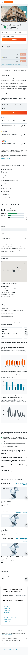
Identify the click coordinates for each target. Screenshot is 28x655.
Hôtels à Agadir (7, 612)
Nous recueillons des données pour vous (11, 640)
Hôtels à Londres (7, 608)
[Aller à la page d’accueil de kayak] (8, 2)
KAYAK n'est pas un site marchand (9, 638)
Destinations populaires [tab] (8, 595)
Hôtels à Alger (6, 615)
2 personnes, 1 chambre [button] (8, 36)
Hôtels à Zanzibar (7, 621)
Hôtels (10, 649)
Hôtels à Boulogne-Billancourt (10, 617)
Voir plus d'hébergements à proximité (21, 484)
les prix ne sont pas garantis (7, 634)
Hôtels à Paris (6, 604)
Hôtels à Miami (7, 603)
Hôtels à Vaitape (7, 606)
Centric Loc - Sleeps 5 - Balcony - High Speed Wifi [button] (12, 556)
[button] (2, 2)
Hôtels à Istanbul (7, 614)
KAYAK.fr (5, 649)
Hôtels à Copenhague (8, 619)
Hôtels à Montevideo (17, 650)
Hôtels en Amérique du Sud (17, 649)
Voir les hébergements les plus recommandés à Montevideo (21, 540)
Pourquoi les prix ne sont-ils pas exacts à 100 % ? (13, 643)
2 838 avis (13, 27)
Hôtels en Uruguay (8, 650)
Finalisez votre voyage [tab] (21, 595)
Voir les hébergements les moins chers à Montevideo (21, 511)
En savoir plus (5, 152)
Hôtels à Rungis (7, 610)
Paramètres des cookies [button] (5, 158)
